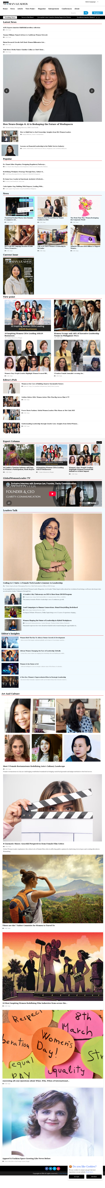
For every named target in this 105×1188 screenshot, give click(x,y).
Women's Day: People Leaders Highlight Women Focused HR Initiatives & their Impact (15, 469)
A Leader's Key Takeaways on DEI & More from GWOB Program (47, 594)
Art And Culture (11, 693)
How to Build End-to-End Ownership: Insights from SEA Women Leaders (45, 132)
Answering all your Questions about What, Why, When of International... (35, 1080)
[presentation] (97, 18)
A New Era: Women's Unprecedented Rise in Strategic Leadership (43, 677)
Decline (94, 1176)
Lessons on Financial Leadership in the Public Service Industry (42, 146)
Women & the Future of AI (29, 664)
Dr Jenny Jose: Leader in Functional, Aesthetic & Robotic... (23, 179)
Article (20, 9)
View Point (30, 9)
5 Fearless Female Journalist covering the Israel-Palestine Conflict (84, 468)
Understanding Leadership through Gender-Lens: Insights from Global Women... (50, 424)
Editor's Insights (11, 633)
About (76, 9)
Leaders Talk (10, 510)
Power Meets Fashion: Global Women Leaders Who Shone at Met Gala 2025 (48, 410)
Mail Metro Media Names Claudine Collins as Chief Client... (24, 50)
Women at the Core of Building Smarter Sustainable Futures (42, 384)
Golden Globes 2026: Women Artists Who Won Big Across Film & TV (45, 397)
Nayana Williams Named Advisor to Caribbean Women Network (25, 35)
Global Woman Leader (65, 1173)
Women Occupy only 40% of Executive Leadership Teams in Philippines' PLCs (51, 468)
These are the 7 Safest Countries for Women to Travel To (28, 925)
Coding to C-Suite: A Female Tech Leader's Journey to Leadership (33, 583)
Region (97, 13)
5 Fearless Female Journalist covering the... (69, 373)
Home (5, 9)
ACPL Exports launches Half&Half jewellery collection (21, 27)
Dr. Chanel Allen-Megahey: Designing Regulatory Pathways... (24, 164)
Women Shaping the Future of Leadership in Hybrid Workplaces (47, 620)
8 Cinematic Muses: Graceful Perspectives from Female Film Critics (33, 843)
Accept (76, 1176)
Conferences (67, 9)
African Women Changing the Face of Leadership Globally (40, 651)
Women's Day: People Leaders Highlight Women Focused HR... (26, 373)
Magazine (42, 9)
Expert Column (11, 441)
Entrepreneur (53, 9)
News (12, 9)
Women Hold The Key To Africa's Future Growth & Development (42, 638)
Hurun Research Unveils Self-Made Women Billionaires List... (24, 42)
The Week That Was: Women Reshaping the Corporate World (85, 219)
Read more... (90, 1172)
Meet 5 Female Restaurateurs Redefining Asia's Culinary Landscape (34, 766)
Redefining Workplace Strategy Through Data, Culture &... (23, 172)
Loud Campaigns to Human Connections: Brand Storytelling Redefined (50, 607)
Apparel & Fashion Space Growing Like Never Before (26, 1158)
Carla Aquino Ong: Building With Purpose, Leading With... (23, 186)
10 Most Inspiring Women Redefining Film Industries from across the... (34, 1003)
